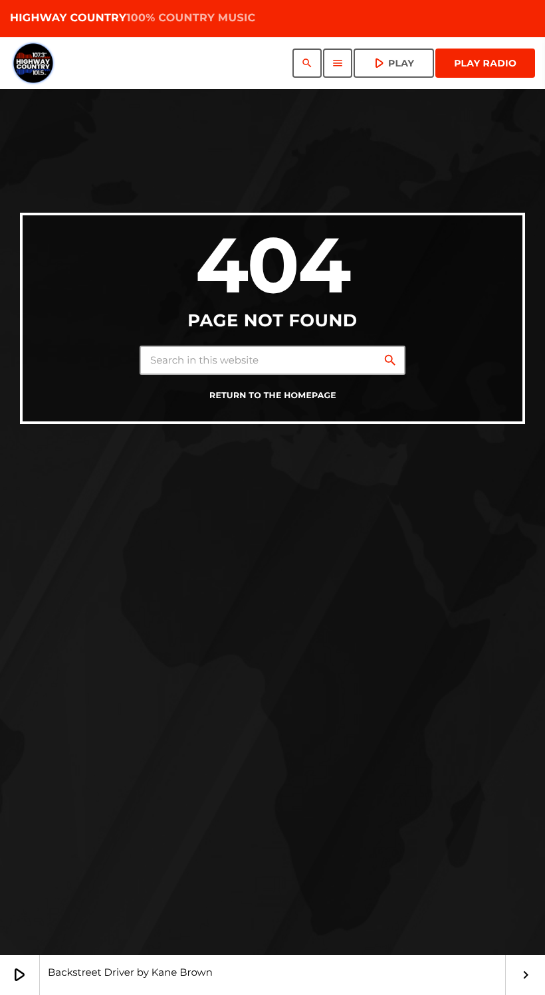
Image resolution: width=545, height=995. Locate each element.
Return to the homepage (272, 396)
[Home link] (33, 63)
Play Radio (485, 63)
